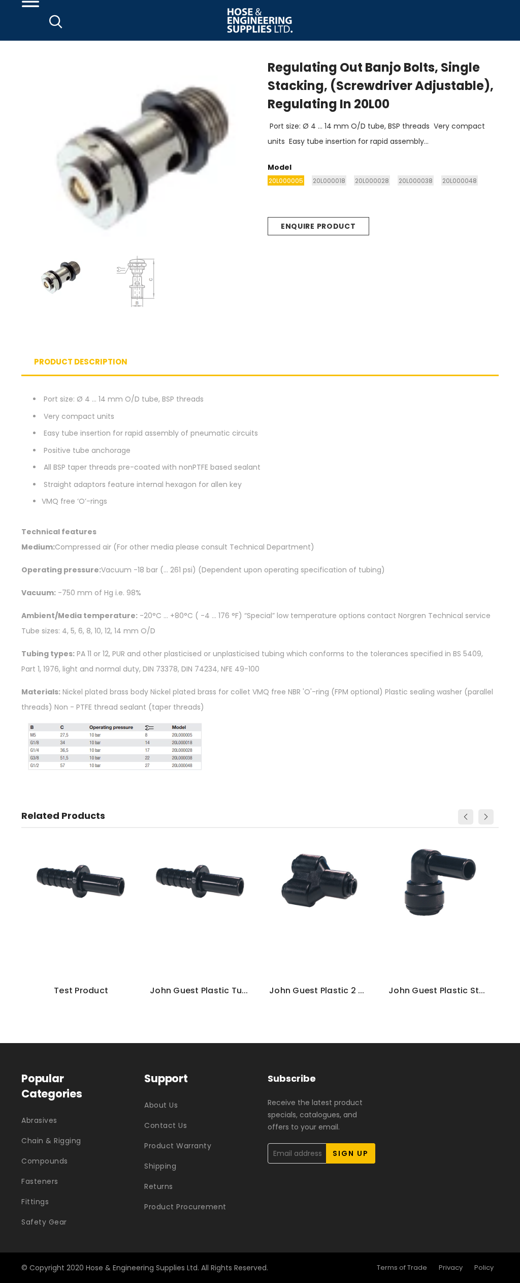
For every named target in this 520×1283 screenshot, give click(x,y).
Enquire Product (318, 226)
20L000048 (459, 180)
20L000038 (416, 180)
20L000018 (329, 180)
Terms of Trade (402, 1267)
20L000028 (372, 180)
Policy (484, 1267)
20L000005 (286, 180)
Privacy (451, 1267)
